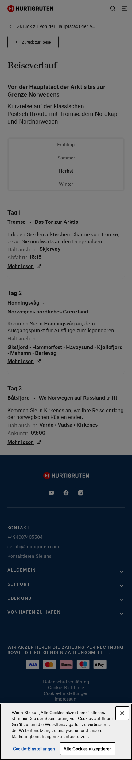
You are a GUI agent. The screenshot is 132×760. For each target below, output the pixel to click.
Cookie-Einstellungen (34, 748)
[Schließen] (122, 713)
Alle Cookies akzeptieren (88, 748)
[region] (66, 731)
